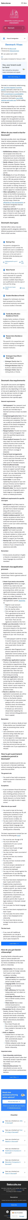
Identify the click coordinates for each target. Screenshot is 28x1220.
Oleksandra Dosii (14, 51)
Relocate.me (19, 1190)
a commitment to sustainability (13, 94)
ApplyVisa (22, 600)
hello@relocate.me (15, 1108)
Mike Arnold (12, 48)
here (18, 835)
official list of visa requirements (13, 202)
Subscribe (14, 1205)
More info (15, 1216)
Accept (21, 1216)
